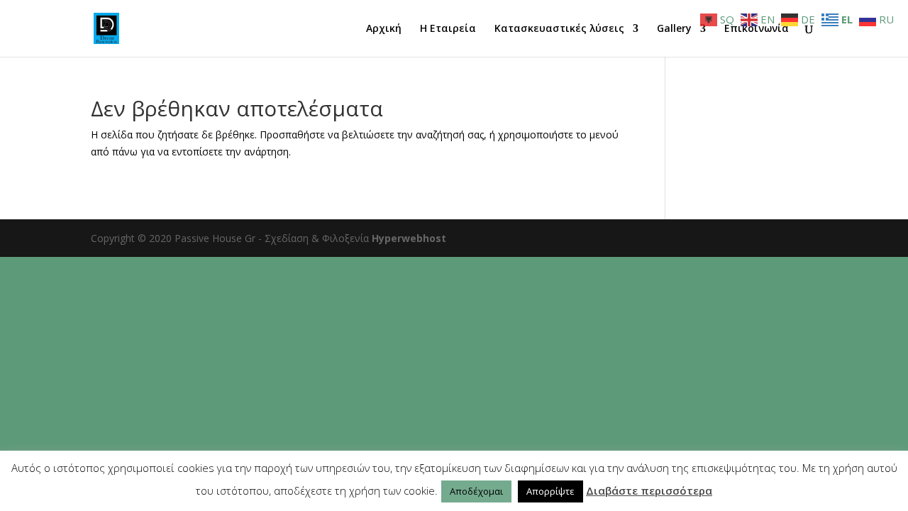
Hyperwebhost (409, 238)
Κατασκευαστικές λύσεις (559, 29)
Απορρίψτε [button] (550, 491)
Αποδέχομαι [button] (476, 491)
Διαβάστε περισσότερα (649, 490)
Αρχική (384, 29)
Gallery (674, 29)
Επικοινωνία (756, 29)
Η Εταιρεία (448, 29)
